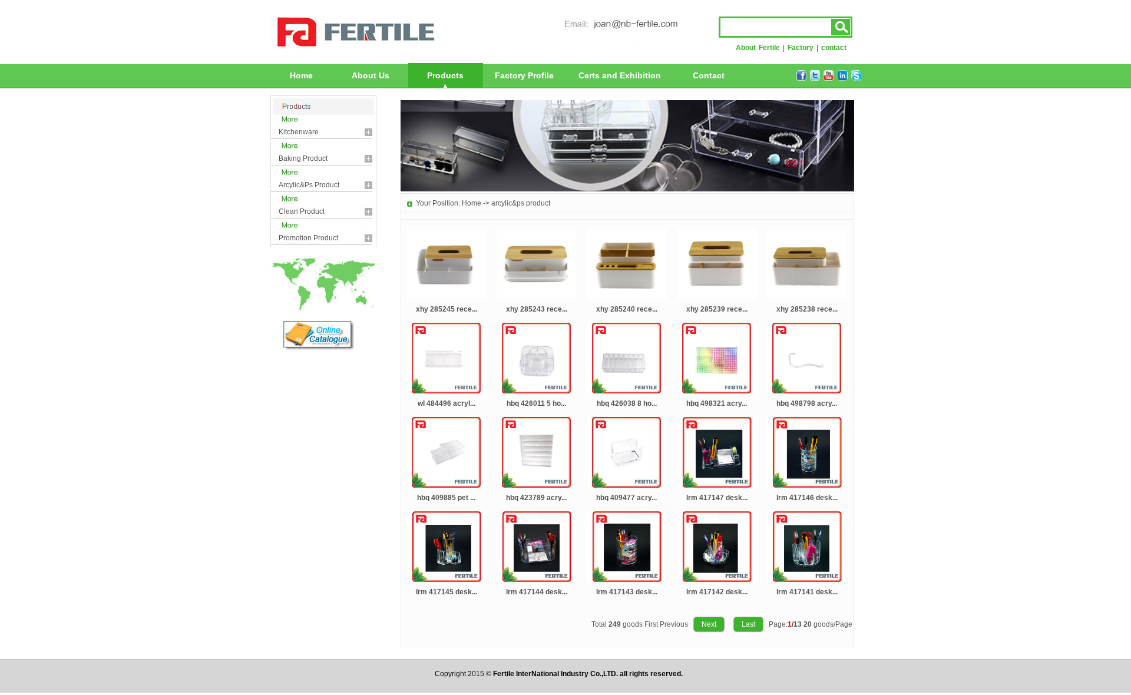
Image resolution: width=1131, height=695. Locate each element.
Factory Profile (524, 75)
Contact (709, 75)
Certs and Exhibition (619, 75)
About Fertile (758, 48)
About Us (370, 75)
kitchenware (299, 132)
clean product (302, 211)
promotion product (308, 238)
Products (445, 75)
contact (833, 48)
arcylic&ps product (309, 185)
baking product (303, 158)
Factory (800, 48)
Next (709, 624)
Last (748, 624)
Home (301, 75)
